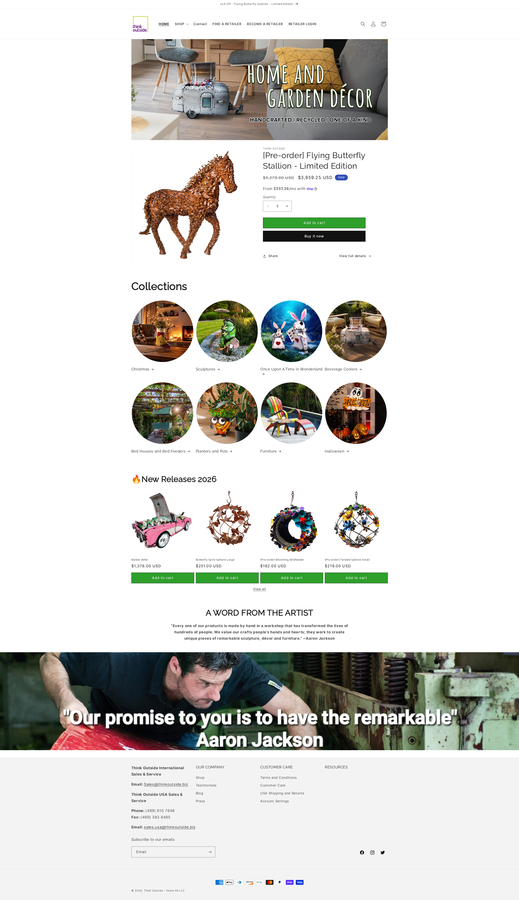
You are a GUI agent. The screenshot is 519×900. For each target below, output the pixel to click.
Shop (200, 777)
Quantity (269, 197)
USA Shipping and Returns (282, 793)
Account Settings (274, 801)
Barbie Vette (139, 559)
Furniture (268, 451)
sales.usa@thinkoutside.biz (169, 827)
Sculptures (206, 369)
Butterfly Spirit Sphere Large (215, 559)
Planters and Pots (212, 451)
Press (200, 801)
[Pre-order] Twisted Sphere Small (347, 559)
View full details (352, 256)
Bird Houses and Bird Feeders (158, 451)
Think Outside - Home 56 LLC (164, 890)
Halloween (334, 451)
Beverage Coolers (341, 369)
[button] (181, 24)
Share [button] (273, 256)
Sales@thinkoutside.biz (166, 784)
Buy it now (314, 236)
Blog (199, 793)
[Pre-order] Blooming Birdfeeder (282, 559)
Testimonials (206, 785)
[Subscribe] (210, 852)
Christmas (140, 369)
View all (259, 589)
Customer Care (272, 785)
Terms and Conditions (278, 777)
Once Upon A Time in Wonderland (291, 369)
